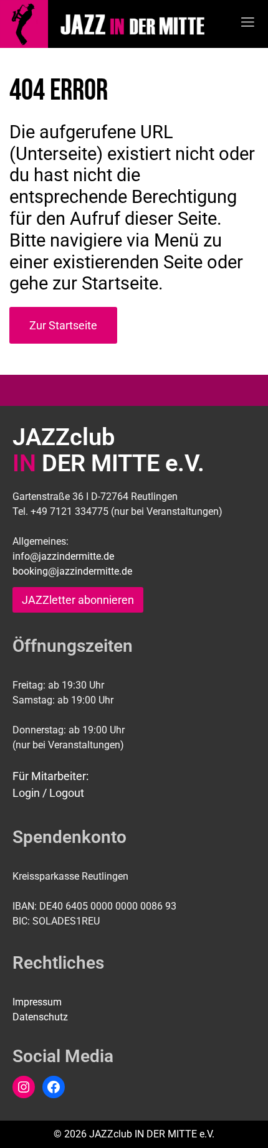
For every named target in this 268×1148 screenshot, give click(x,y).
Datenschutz (40, 1017)
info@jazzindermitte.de (63, 556)
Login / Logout (48, 792)
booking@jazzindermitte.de (72, 571)
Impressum (37, 1002)
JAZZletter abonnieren (78, 599)
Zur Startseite (63, 325)
